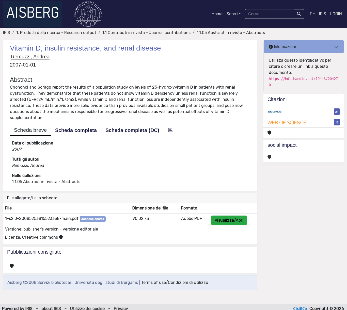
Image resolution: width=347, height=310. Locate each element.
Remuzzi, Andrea (30, 56)
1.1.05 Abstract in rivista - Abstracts (231, 32)
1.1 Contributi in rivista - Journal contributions (146, 32)
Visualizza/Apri (229, 220)
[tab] (170, 130)
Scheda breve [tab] (30, 130)
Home (217, 13)
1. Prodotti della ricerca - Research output (56, 32)
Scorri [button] (232, 13)
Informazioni (284, 46)
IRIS (322, 13)
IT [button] (310, 13)
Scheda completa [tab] (76, 130)
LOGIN (336, 13)
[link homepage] (34, 14)
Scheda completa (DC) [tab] (132, 130)
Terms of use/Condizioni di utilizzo (174, 282)
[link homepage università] (88, 14)
